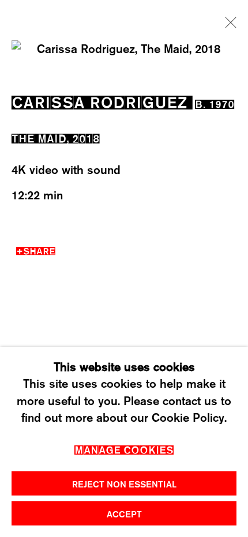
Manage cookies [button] (124, 449)
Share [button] (39, 249)
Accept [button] (124, 514)
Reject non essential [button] (124, 484)
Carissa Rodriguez (99, 100)
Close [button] (227, 26)
